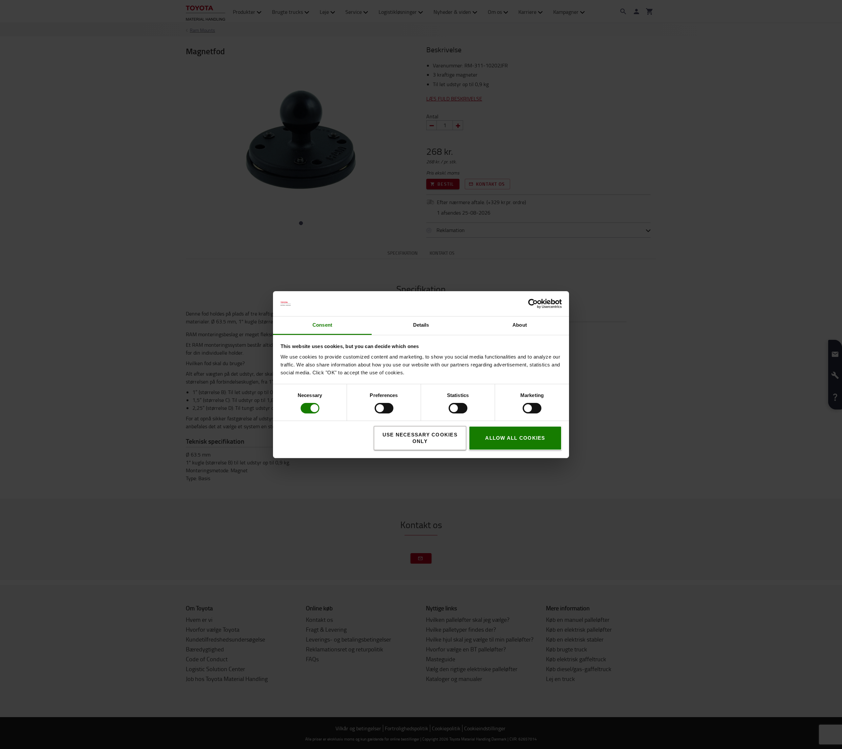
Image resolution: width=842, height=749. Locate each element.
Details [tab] (421, 325)
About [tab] (519, 325)
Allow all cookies (515, 438)
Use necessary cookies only (420, 438)
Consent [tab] (322, 325)
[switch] (374, 408)
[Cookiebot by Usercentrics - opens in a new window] (533, 304)
